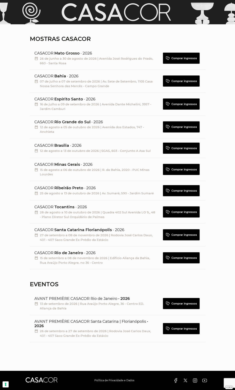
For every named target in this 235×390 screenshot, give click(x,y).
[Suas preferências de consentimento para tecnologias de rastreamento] (6, 384)
